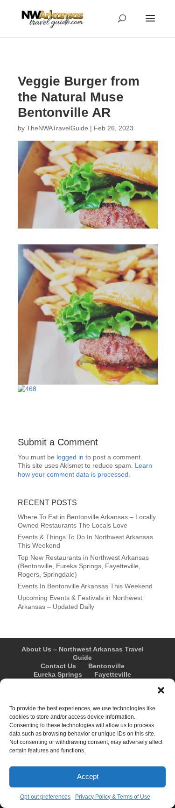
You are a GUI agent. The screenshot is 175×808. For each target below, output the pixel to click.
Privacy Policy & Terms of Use (112, 797)
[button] (161, 690)
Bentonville (106, 666)
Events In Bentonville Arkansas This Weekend (85, 586)
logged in (70, 457)
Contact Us (58, 666)
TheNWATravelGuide (57, 128)
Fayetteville (112, 674)
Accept (87, 776)
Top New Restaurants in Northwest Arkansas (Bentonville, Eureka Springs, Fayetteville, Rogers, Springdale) (83, 566)
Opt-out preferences (45, 797)
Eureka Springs (58, 674)
